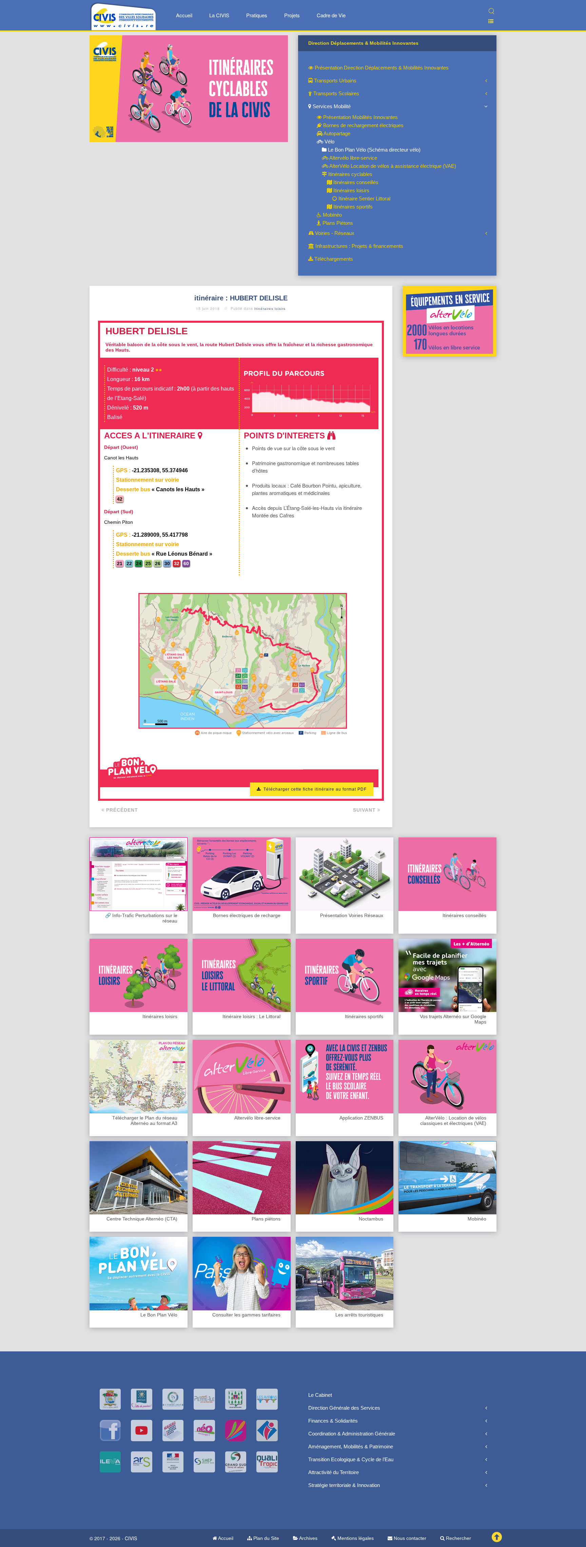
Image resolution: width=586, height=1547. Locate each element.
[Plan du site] (488, 21)
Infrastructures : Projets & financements (358, 246)
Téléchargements (333, 259)
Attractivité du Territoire (333, 1472)
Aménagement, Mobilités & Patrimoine (350, 1446)
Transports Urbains (334, 80)
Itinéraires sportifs (352, 207)
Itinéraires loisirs (350, 190)
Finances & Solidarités (333, 1421)
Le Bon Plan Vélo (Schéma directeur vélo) (374, 150)
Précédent (121, 810)
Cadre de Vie (331, 15)
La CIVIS (219, 15)
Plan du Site (265, 1538)
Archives (307, 1538)
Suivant (365, 810)
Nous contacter (409, 1538)
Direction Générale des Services (344, 1408)
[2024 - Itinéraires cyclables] (189, 88)
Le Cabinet (320, 1395)
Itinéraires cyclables (349, 174)
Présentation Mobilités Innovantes (360, 117)
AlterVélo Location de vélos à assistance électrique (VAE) (392, 166)
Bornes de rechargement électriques (363, 125)
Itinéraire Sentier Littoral (363, 198)
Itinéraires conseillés (355, 182)
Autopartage (336, 133)
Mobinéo (331, 215)
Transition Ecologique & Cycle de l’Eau (350, 1459)
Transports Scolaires (335, 93)
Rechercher (458, 1538)
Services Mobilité (331, 106)
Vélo (328, 141)
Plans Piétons (337, 223)
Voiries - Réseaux (334, 233)
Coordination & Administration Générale (351, 1433)
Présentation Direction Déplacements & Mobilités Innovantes (381, 68)
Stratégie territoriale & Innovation (344, 1485)
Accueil (184, 15)
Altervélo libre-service (352, 158)
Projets (292, 15)
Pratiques (256, 15)
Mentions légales (355, 1538)
